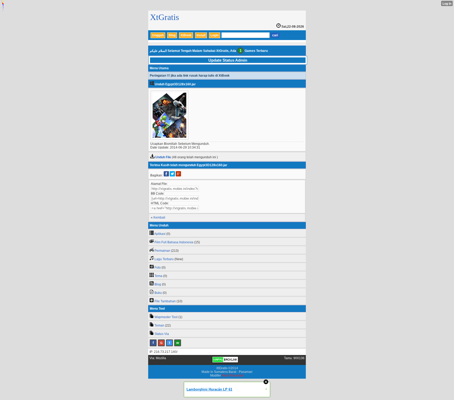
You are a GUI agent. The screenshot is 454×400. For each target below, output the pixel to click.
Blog (172, 35)
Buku (158, 293)
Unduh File (163, 157)
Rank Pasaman (233, 375)
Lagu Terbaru (164, 259)
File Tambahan (165, 301)
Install (201, 35)
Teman (159, 325)
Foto (157, 267)
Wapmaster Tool (166, 317)
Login (214, 35)
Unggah (158, 35)
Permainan (162, 251)
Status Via (161, 334)
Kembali (159, 217)
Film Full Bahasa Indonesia (173, 242)
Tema (158, 276)
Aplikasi (160, 234)
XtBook (186, 35)
